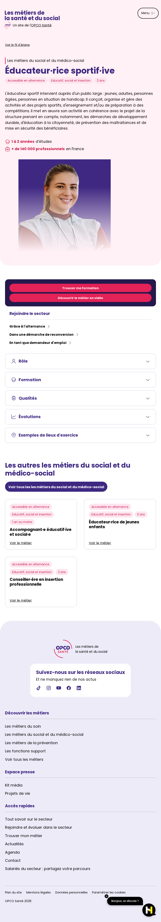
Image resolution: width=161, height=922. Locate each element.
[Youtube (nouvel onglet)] (58, 689)
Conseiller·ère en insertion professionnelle (36, 582)
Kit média (13, 785)
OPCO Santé (41, 25)
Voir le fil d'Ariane (17, 44)
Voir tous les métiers (24, 759)
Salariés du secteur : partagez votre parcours (47, 868)
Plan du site (13, 892)
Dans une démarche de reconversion (41, 334)
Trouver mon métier (23, 835)
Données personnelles (71, 892)
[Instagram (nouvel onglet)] (48, 689)
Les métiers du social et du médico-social (44, 734)
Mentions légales (38, 892)
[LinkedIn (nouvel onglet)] (78, 689)
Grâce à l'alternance (27, 326)
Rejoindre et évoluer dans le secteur (38, 827)
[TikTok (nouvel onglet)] (38, 689)
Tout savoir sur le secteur (29, 819)
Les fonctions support (25, 751)
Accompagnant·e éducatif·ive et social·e (40, 532)
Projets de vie (17, 793)
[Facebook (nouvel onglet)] (68, 689)
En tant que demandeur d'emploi (37, 343)
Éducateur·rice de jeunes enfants (114, 524)
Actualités (14, 844)
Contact (13, 860)
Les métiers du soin (23, 726)
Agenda (12, 852)
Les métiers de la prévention (31, 742)
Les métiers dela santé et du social (32, 15)
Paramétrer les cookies (109, 892)
